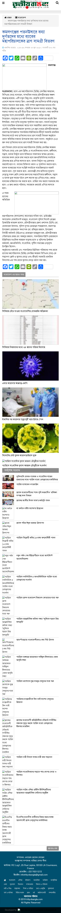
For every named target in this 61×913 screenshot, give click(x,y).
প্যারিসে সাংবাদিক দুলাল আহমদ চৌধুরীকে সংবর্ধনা (24, 465)
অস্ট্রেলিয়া (54, 880)
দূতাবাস (12, 884)
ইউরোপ (27, 880)
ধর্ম (34, 893)
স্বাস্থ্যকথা (17, 888)
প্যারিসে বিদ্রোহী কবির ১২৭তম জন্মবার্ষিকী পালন (35, 537)
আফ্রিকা (45, 880)
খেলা (5, 884)
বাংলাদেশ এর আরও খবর (14, 274)
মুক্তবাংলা (51, 888)
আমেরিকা (36, 880)
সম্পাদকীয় (52, 893)
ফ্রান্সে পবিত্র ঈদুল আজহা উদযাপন (30, 523)
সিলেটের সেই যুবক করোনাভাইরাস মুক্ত (19, 455)
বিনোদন (20, 884)
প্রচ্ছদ (9, 17)
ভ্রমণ (28, 893)
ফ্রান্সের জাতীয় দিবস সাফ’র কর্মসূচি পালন (33, 500)
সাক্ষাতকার (29, 884)
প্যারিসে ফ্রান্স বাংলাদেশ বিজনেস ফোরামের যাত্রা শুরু (37, 597)
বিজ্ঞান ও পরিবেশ (41, 884)
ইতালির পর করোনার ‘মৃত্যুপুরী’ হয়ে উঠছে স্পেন (22, 419)
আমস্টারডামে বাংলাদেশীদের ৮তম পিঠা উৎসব (35, 639)
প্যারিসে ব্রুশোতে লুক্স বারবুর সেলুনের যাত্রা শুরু (35, 681)
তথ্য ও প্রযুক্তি (40, 888)
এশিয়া (20, 880)
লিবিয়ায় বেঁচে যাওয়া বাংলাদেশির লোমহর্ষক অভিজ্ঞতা (25, 311)
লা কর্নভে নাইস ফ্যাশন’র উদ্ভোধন (29, 508)
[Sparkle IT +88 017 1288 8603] (37, 910)
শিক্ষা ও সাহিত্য (28, 888)
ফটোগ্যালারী (42, 893)
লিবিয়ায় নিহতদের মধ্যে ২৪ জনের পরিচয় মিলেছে (23, 347)
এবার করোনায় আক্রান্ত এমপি (14, 383)
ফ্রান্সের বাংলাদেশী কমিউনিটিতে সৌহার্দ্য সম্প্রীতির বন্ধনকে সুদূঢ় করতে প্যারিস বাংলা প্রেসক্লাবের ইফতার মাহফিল (36, 723)
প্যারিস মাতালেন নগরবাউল (27, 484)
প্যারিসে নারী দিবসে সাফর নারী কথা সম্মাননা (34, 757)
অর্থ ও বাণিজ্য (8, 893)
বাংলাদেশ (21, 17)
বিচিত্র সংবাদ (20, 893)
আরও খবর (53, 848)
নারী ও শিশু (7, 888)
